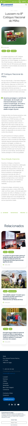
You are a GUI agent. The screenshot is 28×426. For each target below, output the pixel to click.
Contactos (6, 389)
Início (12, 10)
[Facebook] (9, 405)
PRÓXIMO (22, 212)
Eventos (4, 50)
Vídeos (5, 381)
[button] (26, 5)
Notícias (15, 10)
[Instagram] (15, 405)
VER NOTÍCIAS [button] (14, 212)
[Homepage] (7, 4)
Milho (8, 50)
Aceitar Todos (14, 419)
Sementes (6, 385)
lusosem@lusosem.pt (9, 373)
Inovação (5, 383)
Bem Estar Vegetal (8, 387)
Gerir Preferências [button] (14, 424)
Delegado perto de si (8, 399)
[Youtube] (18, 405)
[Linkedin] (12, 405)
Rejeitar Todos (14, 422)
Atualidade (13, 50)
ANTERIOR (5, 212)
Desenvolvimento (12, 291)
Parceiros (6, 328)
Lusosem (5, 377)
